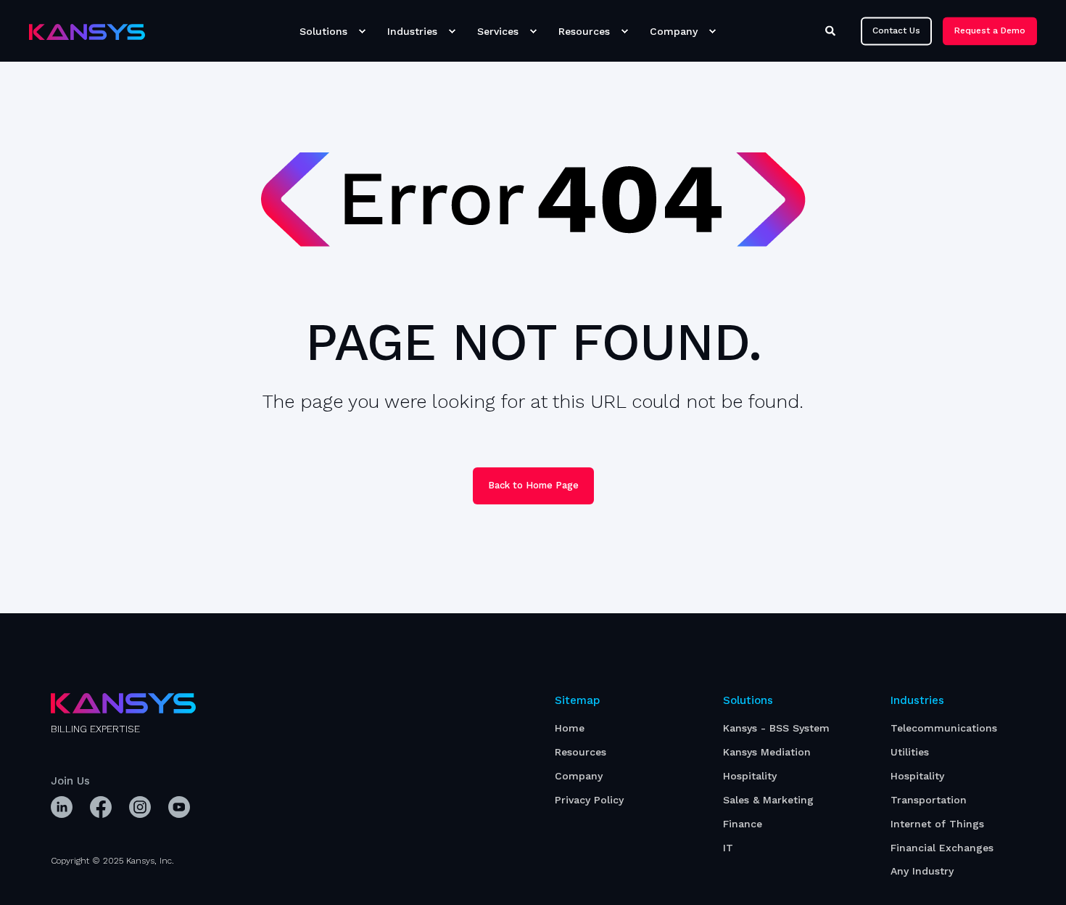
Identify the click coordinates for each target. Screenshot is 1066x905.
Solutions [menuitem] (323, 31)
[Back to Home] (87, 31)
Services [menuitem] (497, 31)
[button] (29, 876)
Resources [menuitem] (584, 31)
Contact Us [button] (896, 30)
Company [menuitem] (674, 31)
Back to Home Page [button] (533, 485)
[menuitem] (362, 31)
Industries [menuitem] (412, 31)
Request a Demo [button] (989, 30)
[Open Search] (832, 30)
